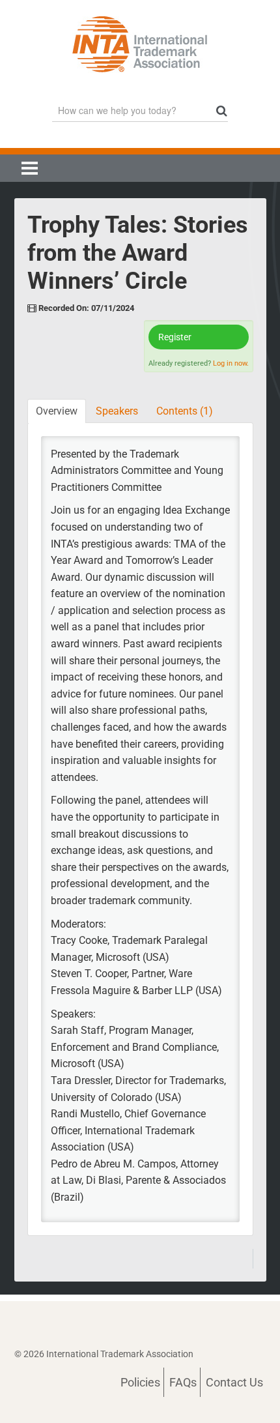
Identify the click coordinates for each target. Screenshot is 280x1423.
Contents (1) (184, 411)
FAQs (183, 1382)
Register (174, 337)
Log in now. (231, 363)
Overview (56, 411)
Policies (140, 1382)
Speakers (117, 411)
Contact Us (234, 1382)
